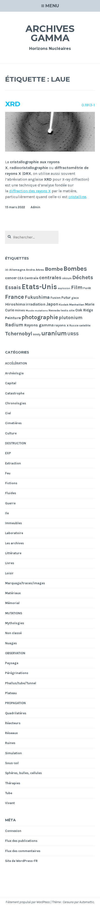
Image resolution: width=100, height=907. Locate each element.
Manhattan (76, 304)
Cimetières (13, 423)
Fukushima (37, 297)
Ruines (10, 743)
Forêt (87, 288)
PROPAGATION (15, 703)
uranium (54, 333)
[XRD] (50, 150)
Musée (30, 310)
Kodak (63, 304)
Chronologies (15, 403)
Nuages (11, 643)
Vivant (10, 803)
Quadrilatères (15, 713)
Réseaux (11, 733)
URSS (73, 334)
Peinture (13, 317)
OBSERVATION (15, 653)
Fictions (11, 483)
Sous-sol (12, 763)
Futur (66, 297)
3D (6, 269)
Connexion (13, 831)
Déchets (82, 277)
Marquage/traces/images (25, 583)
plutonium (70, 317)
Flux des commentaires (22, 851)
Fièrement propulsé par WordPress (28, 902)
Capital (10, 383)
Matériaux (13, 593)
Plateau (11, 693)
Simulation (13, 753)
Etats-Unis (39, 287)
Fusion (55, 298)
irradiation (35, 304)
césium (67, 278)
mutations (41, 310)
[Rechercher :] (32, 237)
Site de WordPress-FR (21, 861)
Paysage (11, 663)
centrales (50, 277)
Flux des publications (21, 841)
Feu (7, 473)
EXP (8, 453)
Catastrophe (14, 393)
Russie (73, 325)
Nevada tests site (62, 310)
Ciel (8, 413)
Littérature (13, 553)
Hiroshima (15, 304)
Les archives (14, 543)
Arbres (40, 269)
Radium (14, 325)
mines (20, 310)
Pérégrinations (16, 673)
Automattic (86, 902)
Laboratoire (14, 533)
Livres (9, 563)
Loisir (9, 573)
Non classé (13, 633)
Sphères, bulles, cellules (23, 773)
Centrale (31, 278)
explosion (64, 288)
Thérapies (12, 783)
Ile (7, 513)
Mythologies (14, 623)
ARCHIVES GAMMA (50, 33)
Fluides (10, 493)
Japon (52, 304)
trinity (37, 334)
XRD (12, 104)
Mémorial (12, 603)
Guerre (10, 503)
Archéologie (14, 373)
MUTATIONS (13, 613)
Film (77, 287)
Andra (30, 269)
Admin (35, 207)
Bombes (75, 268)
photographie (40, 317)
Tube (8, 793)
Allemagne (17, 269)
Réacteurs (12, 723)
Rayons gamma (39, 325)
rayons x (61, 325)
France (14, 296)
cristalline (77, 196)
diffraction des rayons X (30, 191)
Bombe (54, 269)
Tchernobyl (18, 334)
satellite (85, 325)
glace (75, 298)
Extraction (13, 463)
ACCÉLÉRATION (16, 363)
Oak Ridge (84, 310)
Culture (11, 433)
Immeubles (13, 523)
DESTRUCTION (15, 443)
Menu (52, 5)
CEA (20, 278)
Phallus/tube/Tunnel (20, 683)
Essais (13, 287)
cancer (11, 278)
